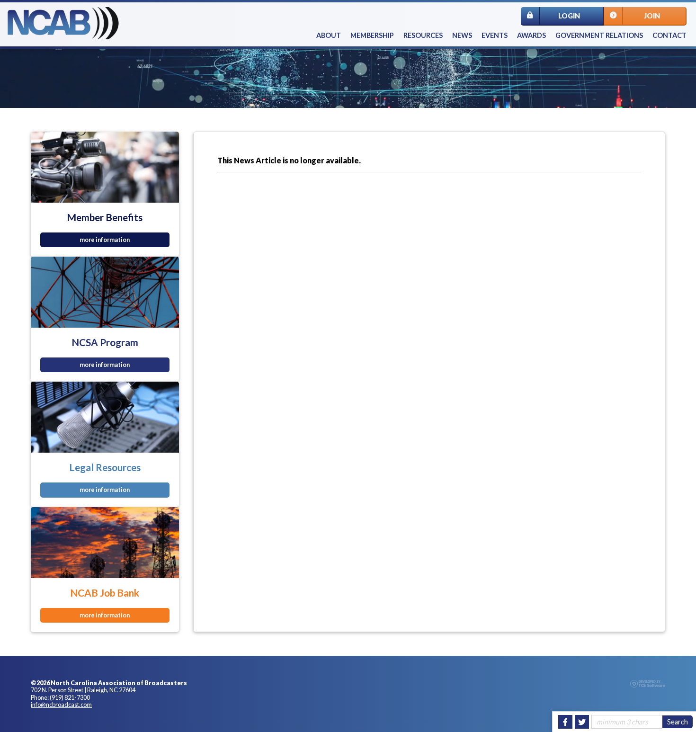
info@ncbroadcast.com (61, 704)
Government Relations (599, 35)
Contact (669, 35)
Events (495, 35)
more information (105, 239)
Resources (423, 35)
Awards (531, 35)
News (462, 35)
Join (652, 16)
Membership (372, 35)
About (328, 35)
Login (569, 16)
